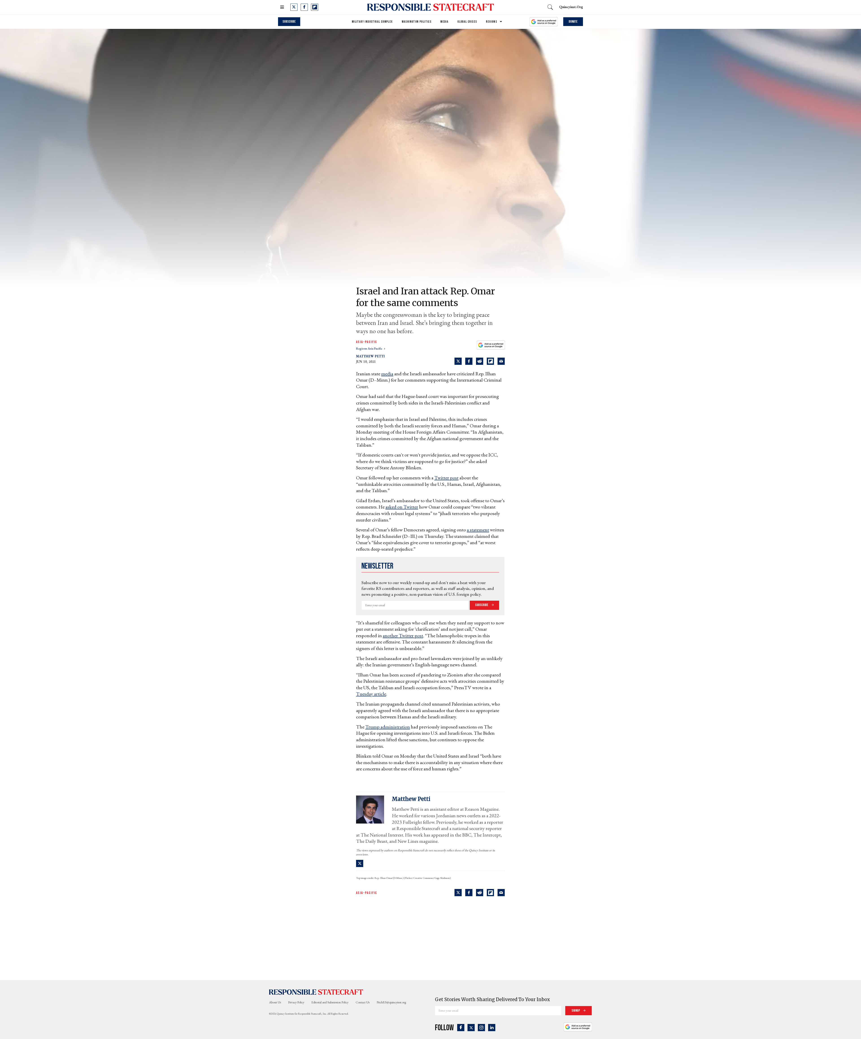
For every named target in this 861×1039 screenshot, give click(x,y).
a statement (478, 529)
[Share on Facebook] (468, 361)
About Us (275, 1002)
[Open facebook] (304, 7)
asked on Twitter (401, 507)
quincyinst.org (571, 6)
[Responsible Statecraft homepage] (316, 991)
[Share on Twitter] (458, 361)
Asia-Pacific (366, 342)
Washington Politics (417, 22)
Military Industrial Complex (372, 22)
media (387, 373)
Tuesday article (371, 694)
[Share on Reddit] (479, 361)
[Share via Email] (501, 361)
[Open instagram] (481, 1027)
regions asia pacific (369, 348)
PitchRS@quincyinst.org (391, 1002)
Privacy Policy (296, 1002)
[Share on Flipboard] (490, 361)
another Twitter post (403, 635)
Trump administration (387, 727)
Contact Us (363, 1002)
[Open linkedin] (491, 1027)
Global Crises (467, 22)
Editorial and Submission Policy (329, 1002)
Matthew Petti (370, 356)
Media (444, 22)
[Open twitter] (294, 7)
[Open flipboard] (314, 7)
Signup (576, 1011)
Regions (491, 22)
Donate (573, 22)
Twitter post (446, 477)
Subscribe (289, 22)
